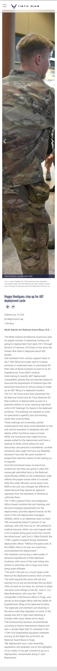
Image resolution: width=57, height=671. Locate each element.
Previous (4, 141)
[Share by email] (13, 306)
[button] (5, 6)
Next (52, 141)
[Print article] (7, 306)
